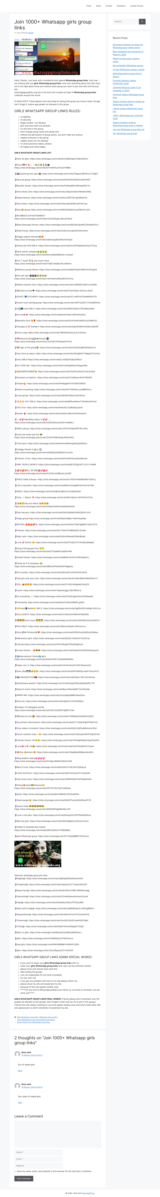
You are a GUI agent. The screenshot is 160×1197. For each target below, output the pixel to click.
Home (88, 6)
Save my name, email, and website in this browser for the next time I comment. (54, 1171)
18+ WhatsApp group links (125, 133)
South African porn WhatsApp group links (33, 1022)
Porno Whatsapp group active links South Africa (36, 1020)
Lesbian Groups (136, 6)
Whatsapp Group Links (48, 1017)
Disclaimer (121, 6)
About (98, 6)
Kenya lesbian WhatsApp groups (128, 65)
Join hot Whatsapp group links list (128, 129)
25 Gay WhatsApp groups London (129, 69)
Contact (109, 6)
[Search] (142, 21)
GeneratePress (88, 1193)
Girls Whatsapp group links (27, 1017)
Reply (20, 1071)
